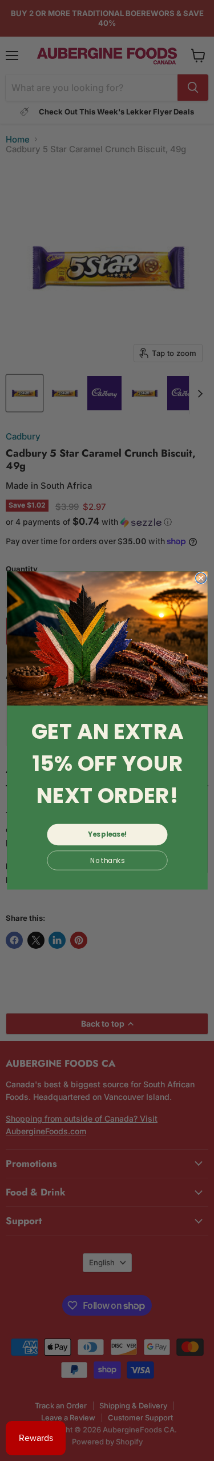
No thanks (107, 860)
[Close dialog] (200, 578)
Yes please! (107, 834)
